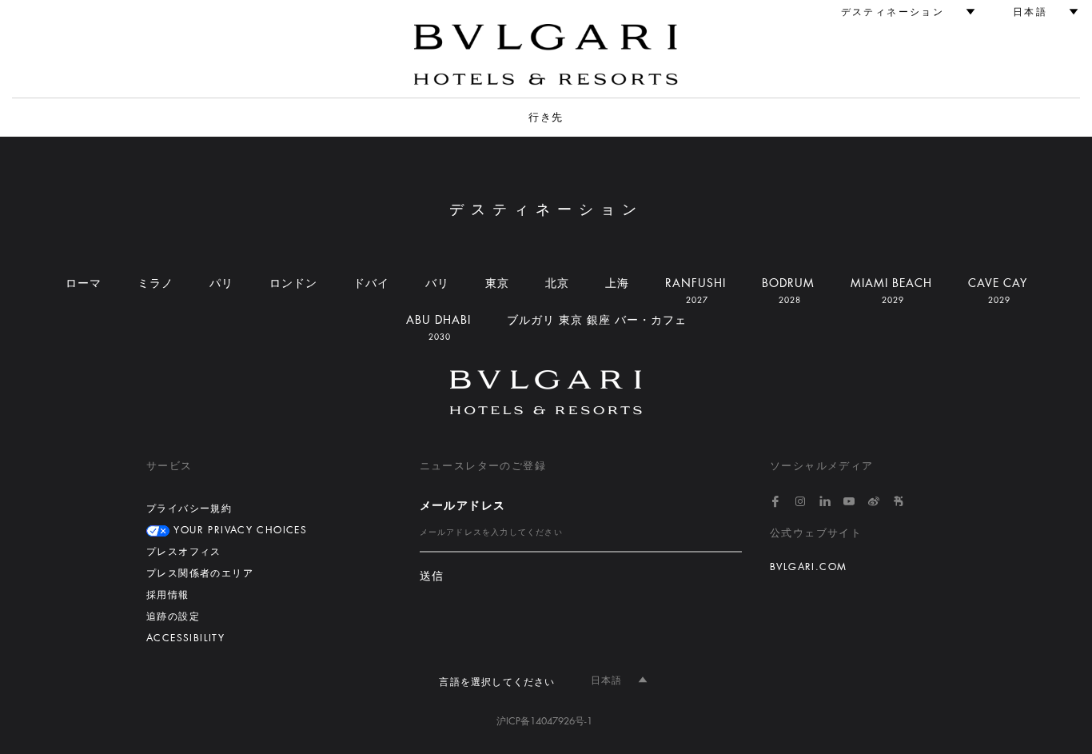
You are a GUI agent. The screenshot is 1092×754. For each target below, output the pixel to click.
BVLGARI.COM (808, 567)
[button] (901, 12)
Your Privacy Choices (238, 530)
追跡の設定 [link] (173, 616)
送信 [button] (432, 576)
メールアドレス (463, 505)
